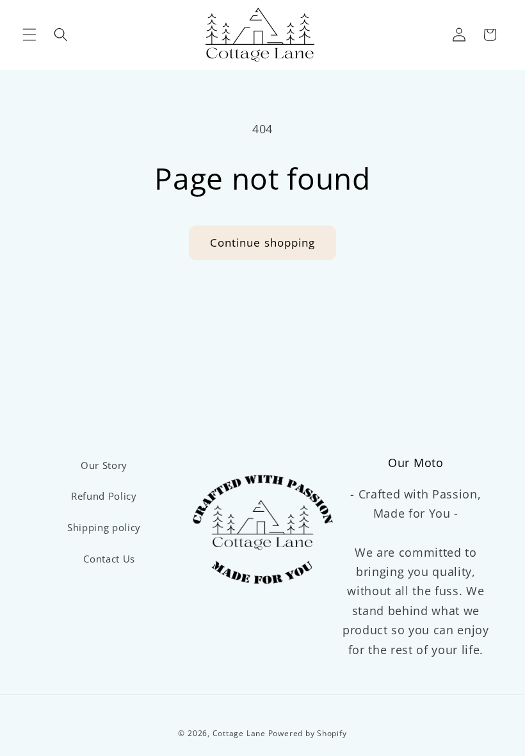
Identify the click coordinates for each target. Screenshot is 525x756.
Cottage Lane (239, 733)
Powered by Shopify (307, 733)
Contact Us (109, 559)
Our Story (104, 465)
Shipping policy (104, 527)
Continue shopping (263, 242)
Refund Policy (104, 496)
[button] (29, 34)
